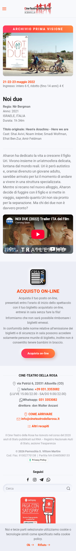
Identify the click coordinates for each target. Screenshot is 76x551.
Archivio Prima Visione (38, 29)
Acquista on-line (38, 353)
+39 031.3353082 (47, 389)
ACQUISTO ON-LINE (38, 291)
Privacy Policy (39, 460)
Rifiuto (42, 545)
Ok (28, 545)
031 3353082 (48, 400)
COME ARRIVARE (40, 414)
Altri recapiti (40, 426)
